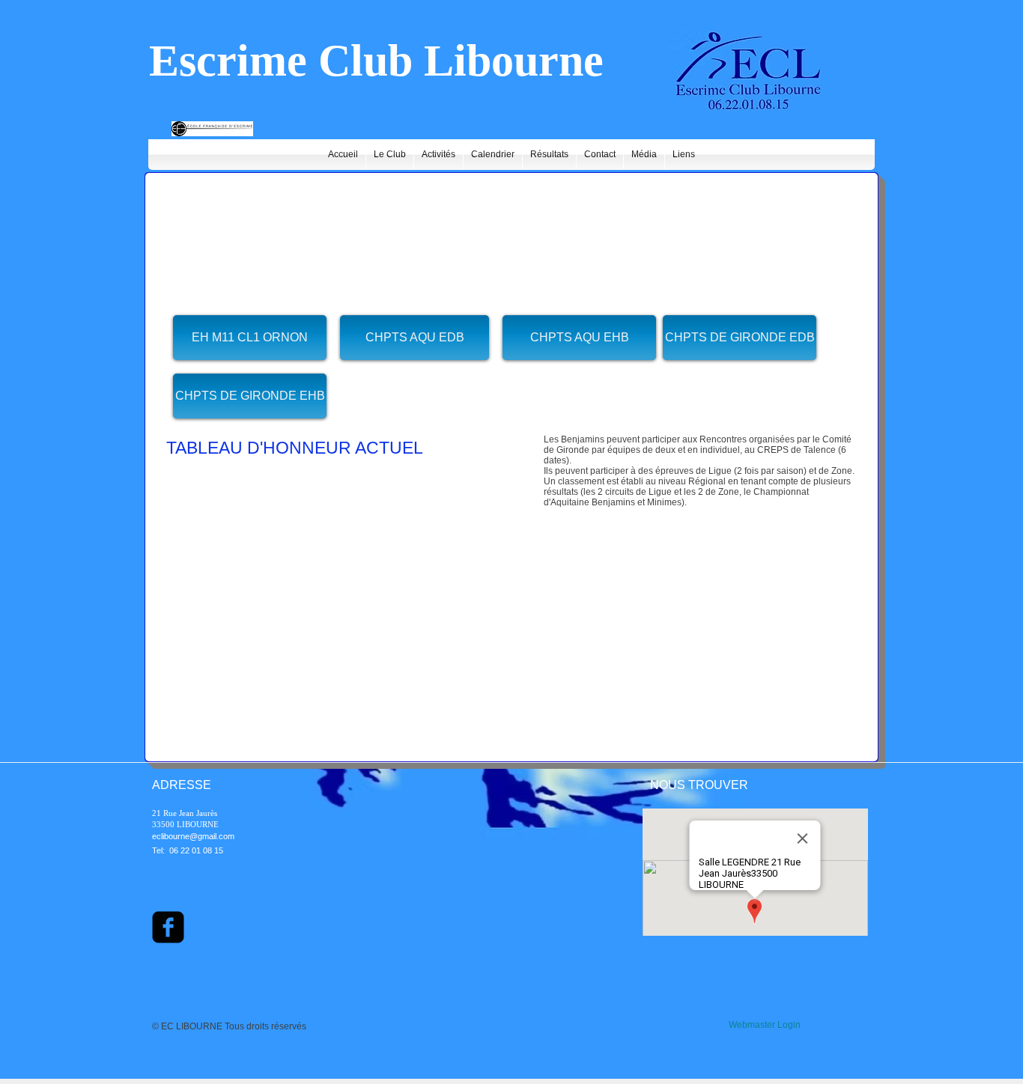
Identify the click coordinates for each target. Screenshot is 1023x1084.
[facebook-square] (168, 927)
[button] (414, 337)
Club (365, 60)
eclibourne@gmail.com (193, 836)
